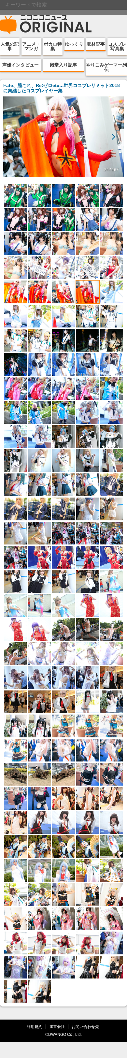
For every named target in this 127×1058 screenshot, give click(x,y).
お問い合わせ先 (85, 1026)
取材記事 (96, 44)
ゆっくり (74, 44)
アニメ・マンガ (31, 46)
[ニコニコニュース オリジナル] (46, 25)
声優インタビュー (20, 64)
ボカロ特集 (53, 46)
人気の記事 (10, 46)
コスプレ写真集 (117, 46)
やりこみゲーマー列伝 (106, 67)
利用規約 (34, 1026)
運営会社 (57, 1026)
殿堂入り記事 (63, 64)
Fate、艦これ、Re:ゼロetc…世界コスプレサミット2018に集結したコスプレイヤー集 (61, 88)
